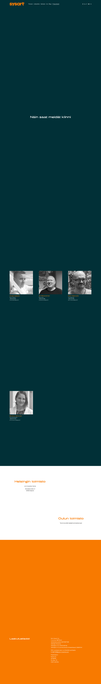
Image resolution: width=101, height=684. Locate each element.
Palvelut (30, 4)
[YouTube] (88, 4)
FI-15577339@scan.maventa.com (60, 652)
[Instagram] (83, 4)
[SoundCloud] (90, 4)
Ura (47, 4)
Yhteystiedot (55, 4)
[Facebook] (86, 4)
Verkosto (43, 4)
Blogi (50, 4)
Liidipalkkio (37, 4)
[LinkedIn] (85, 4)
